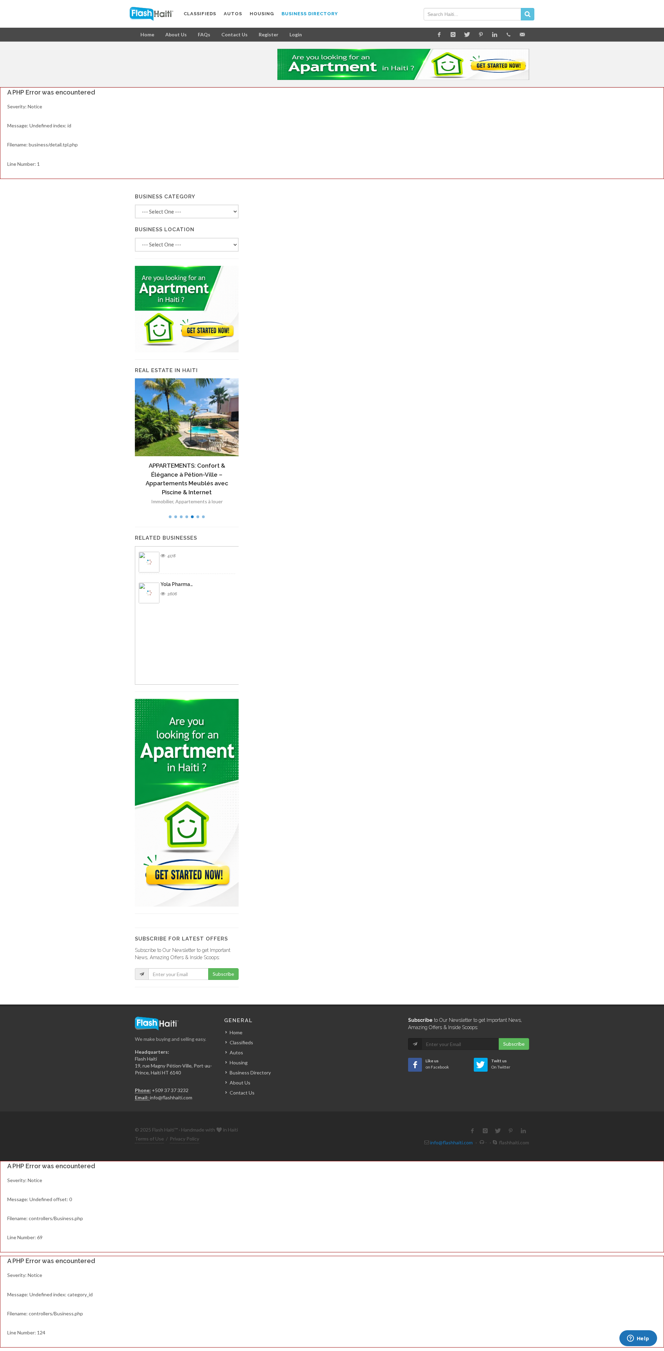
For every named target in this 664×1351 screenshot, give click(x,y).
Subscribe (223, 974)
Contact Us (234, 34)
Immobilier (162, 501)
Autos (236, 1052)
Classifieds (241, 1042)
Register (268, 34)
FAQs (204, 34)
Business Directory (250, 1072)
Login (295, 34)
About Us (176, 34)
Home (147, 34)
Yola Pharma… (176, 584)
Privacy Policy (184, 1139)
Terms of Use (149, 1139)
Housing (239, 1062)
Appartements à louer (199, 501)
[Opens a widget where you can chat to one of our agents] (638, 1339)
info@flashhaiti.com (171, 1097)
